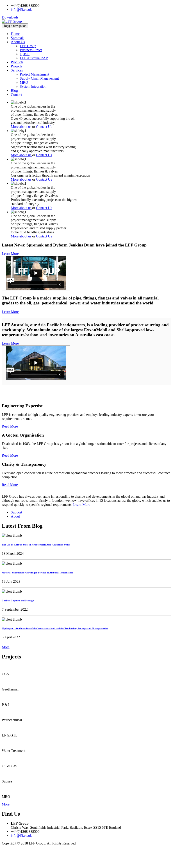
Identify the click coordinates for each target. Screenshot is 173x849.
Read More (10, 426)
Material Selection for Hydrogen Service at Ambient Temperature (37, 572)
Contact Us (44, 127)
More (5, 647)
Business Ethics (31, 50)
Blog (14, 90)
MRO (24, 82)
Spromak (17, 38)
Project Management (34, 74)
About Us (18, 42)
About (15, 516)
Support (16, 512)
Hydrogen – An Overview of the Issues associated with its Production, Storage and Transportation (55, 628)
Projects (16, 66)
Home (15, 34)
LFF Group (28, 46)
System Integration (33, 86)
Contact (16, 95)
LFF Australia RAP (34, 58)
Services (17, 70)
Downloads (10, 17)
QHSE (25, 54)
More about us (21, 127)
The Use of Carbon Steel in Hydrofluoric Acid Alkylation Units (36, 544)
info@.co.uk (21, 10)
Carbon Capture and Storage (18, 600)
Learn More (10, 253)
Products (17, 62)
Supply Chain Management (39, 78)
